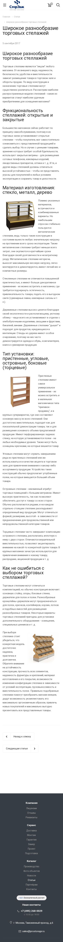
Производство (31, 866)
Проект (31, 848)
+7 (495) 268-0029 (31, 911)
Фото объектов (31, 871)
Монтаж (31, 835)
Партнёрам (31, 884)
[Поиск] (58, 5)
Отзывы (31, 813)
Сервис (31, 825)
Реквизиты (31, 817)
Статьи (31, 880)
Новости (31, 875)
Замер (31, 844)
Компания (31, 802)
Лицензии (31, 808)
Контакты (31, 889)
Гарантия (32, 839)
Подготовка (31, 853)
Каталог (31, 861)
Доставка (31, 830)
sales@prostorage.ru (33, 931)
